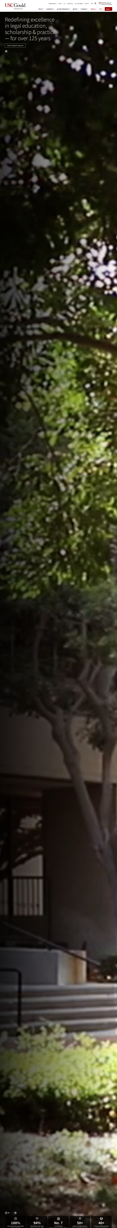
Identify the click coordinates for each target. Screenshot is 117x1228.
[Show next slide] (15, 1212)
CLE (64, 3)
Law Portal (70, 3)
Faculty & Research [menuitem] (63, 9)
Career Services (52, 3)
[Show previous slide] (6, 1212)
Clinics (60, 3)
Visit (92, 3)
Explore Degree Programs (15, 45)
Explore (93, 9)
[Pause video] (6, 51)
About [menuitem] (41, 9)
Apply (108, 9)
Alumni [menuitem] (75, 9)
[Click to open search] (95, 3)
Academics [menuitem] (49, 9)
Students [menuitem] (84, 9)
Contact (86, 3)
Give (100, 9)
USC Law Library (79, 3)
